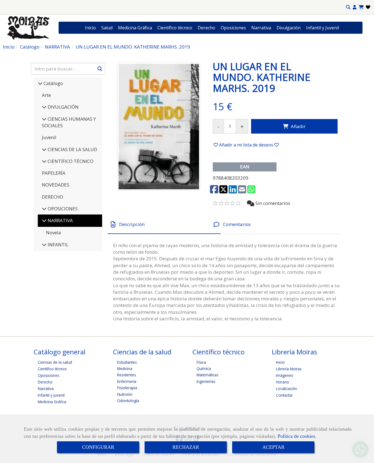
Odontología (128, 400)
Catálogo (52, 83)
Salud (107, 28)
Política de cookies (296, 436)
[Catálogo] (40, 83)
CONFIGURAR (98, 447)
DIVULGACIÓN (63, 107)
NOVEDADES (55, 185)
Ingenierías (206, 381)
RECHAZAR (185, 447)
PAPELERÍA (53, 173)
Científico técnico (174, 28)
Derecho (206, 28)
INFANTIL (57, 244)
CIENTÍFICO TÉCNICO (70, 161)
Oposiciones (233, 28)
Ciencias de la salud (55, 362)
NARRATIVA (60, 220)
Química (204, 368)
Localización (286, 388)
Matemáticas (207, 374)
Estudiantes (127, 362)
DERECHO (52, 197)
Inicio (90, 28)
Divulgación (289, 28)
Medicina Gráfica (135, 28)
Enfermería (126, 381)
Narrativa (261, 28)
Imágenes (284, 375)
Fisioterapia (127, 387)
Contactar (284, 395)
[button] (355, 7)
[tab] (164, 224)
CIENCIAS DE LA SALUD (72, 149)
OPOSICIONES (62, 208)
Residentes (126, 374)
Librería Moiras (289, 368)
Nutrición (125, 394)
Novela (53, 232)
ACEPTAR (273, 447)
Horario (282, 382)
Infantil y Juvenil (322, 28)
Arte (46, 95)
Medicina (124, 368)
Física (201, 362)
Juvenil (49, 137)
